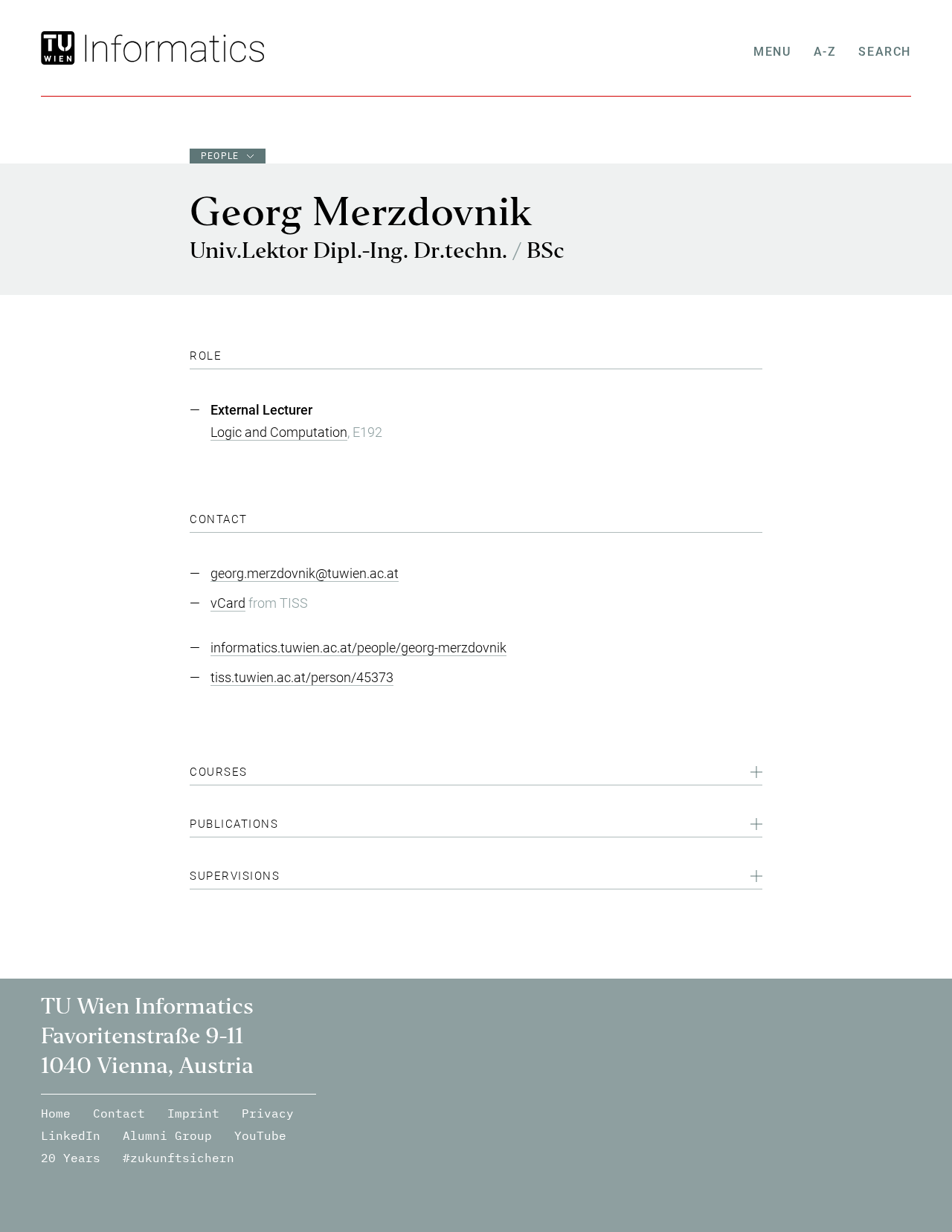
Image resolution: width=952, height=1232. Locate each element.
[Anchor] (228, 356)
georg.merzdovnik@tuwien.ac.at (304, 573)
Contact (119, 1113)
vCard (227, 603)
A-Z (825, 52)
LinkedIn (70, 1135)
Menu (772, 52)
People (220, 156)
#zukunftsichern (178, 1157)
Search (884, 52)
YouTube (260, 1135)
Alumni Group (167, 1135)
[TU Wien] (60, 48)
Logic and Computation (278, 432)
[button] (476, 774)
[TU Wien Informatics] (171, 48)
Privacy (268, 1113)
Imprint (193, 1113)
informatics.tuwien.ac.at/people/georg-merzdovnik (358, 647)
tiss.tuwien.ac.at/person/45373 (301, 677)
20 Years (70, 1157)
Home (56, 1113)
